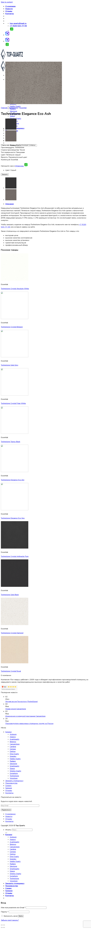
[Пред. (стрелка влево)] (2, 927)
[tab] (47, 204)
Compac (13, 749)
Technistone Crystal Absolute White (15, 288)
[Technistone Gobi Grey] (10, 141)
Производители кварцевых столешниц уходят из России (29, 723)
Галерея (8, 788)
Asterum (13, 734)
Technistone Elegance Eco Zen (12, 480)
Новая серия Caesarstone (15, 709)
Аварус (13, 737)
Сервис (8, 785)
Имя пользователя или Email (13, 907)
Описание (9, 204)
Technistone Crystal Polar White (13, 403)
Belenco (13, 741)
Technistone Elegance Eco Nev (13, 518)
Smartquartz (14, 766)
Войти (21, 916)
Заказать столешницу (14, 781)
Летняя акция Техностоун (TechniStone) (21, 701)
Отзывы (8, 11)
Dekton (13, 751)
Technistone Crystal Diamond (12, 633)
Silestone (13, 111)
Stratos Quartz (15, 771)
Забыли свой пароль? (10, 920)
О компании (10, 6)
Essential (23, 108)
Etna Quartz (14, 754)
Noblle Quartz (15, 106)
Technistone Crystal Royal (11, 671)
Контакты (9, 13)
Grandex (13, 756)
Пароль (4, 912)
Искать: (8, 830)
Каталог (8, 732)
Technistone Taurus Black (10, 441)
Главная (4, 108)
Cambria (13, 746)
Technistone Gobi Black (10, 594)
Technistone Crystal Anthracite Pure (15, 556)
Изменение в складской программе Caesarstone (25, 716)
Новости (9, 9)
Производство (11, 783)
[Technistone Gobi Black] (10, 129)
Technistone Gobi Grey (9, 365)
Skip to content (7, 2)
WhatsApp (19, 166)
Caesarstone (15, 744)
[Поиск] (6, 832)
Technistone (13, 108)
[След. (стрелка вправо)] (4, 927)
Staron (12, 768)
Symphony (14, 773)
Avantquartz (14, 739)
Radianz (13, 761)
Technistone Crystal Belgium (12, 327)
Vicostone (14, 778)
